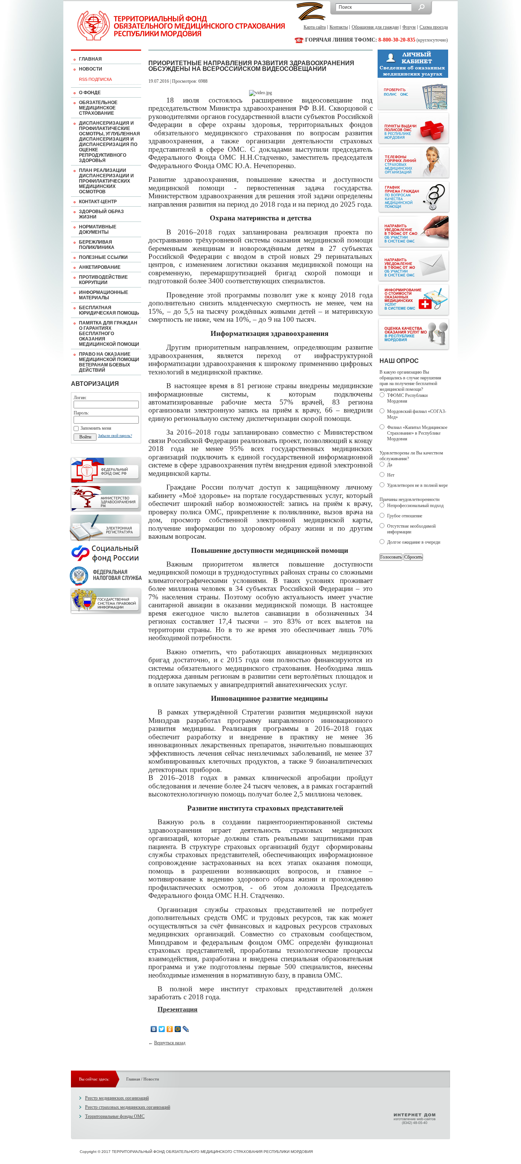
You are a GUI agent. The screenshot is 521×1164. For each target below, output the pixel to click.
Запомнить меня (95, 428)
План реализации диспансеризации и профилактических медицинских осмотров (106, 181)
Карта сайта (315, 27)
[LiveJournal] (186, 1029)
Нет (390, 475)
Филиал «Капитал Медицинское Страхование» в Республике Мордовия (417, 433)
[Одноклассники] (170, 1029)
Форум (409, 27)
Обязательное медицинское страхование (98, 108)
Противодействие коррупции (103, 280)
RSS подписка (95, 79)
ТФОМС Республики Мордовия (407, 398)
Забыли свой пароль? (115, 435)
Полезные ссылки (103, 257)
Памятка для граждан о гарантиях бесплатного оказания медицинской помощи (109, 333)
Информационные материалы (103, 295)
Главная (90, 59)
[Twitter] (162, 1029)
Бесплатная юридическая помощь (109, 310)
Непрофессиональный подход (415, 505)
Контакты (339, 27)
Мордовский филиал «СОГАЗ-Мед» (416, 414)
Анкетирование (100, 267)
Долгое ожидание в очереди (413, 542)
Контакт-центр (98, 201)
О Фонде (90, 92)
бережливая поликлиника (96, 244)
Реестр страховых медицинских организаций (127, 1107)
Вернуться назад (169, 1042)
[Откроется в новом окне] (106, 482)
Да (389, 464)
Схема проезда (434, 27)
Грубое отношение (404, 516)
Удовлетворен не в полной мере (417, 485)
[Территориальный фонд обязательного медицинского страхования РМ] (181, 25)
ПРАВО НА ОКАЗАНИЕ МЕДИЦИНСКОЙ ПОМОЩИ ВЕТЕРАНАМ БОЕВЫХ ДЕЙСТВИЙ (109, 362)
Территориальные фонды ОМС (115, 1116)
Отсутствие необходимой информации (411, 529)
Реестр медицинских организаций (117, 1098)
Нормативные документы (97, 229)
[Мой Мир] (178, 1029)
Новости (90, 69)
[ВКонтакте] (154, 1029)
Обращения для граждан (375, 27)
